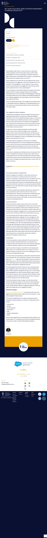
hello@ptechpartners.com (7, 384)
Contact (33, 394)
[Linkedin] (29, 383)
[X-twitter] (25, 389)
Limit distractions (9, 48)
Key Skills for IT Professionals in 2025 (13, 57)
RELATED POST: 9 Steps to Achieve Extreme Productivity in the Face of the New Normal (18, 45)
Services (14, 392)
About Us (20, 392)
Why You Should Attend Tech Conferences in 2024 (15, 62)
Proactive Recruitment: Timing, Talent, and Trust (15, 60)
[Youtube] (25, 383)
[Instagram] (29, 386)
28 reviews (28, 374)
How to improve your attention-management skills (12, 46)
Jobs (32, 392)
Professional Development (10, 37)
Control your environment (10, 47)
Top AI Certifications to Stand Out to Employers (15, 55)
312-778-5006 (5, 382)
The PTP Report (26, 393)
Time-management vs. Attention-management (12, 44)
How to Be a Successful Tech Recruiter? (13, 65)
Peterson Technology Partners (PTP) (15, 292)
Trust (32, 396)
